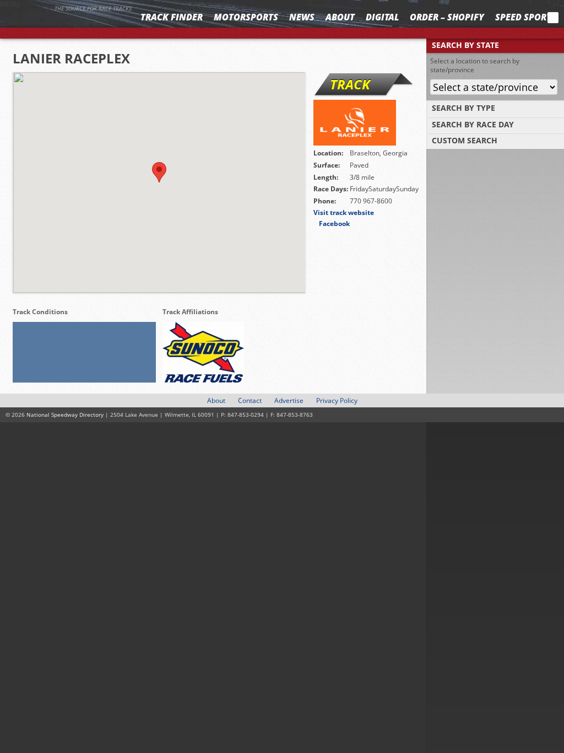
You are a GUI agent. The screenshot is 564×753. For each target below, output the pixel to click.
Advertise (288, 400)
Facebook (334, 223)
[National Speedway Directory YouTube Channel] (522, 17)
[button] (159, 172)
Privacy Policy (336, 400)
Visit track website (343, 212)
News (301, 17)
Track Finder (171, 17)
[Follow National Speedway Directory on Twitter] (497, 17)
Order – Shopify (447, 17)
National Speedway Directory (67, 23)
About (340, 17)
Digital (382, 17)
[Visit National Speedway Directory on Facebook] (482, 17)
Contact (250, 400)
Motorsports (246, 17)
